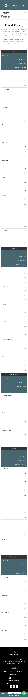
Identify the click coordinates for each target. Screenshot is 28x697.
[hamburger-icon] (25, 13)
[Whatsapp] (24, 693)
